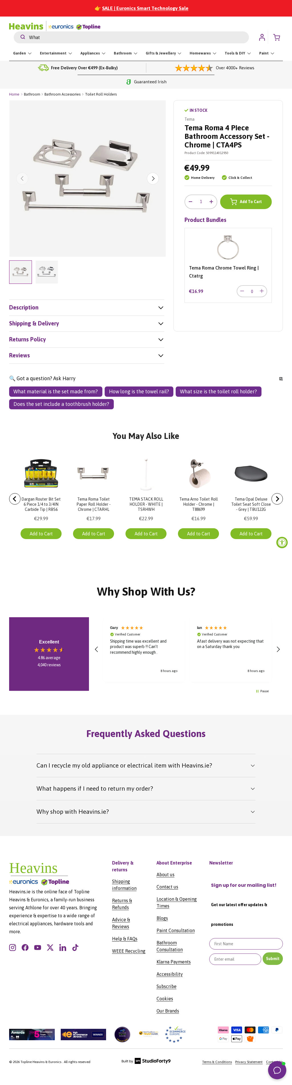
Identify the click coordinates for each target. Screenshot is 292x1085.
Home (14, 94)
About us (166, 874)
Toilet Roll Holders (101, 94)
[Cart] (278, 37)
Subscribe (167, 986)
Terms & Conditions (217, 1062)
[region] (187, 649)
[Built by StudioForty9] (146, 1063)
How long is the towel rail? (139, 391)
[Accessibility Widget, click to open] (282, 542)
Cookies (165, 998)
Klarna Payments (174, 961)
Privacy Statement (249, 1062)
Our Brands (168, 1010)
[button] (97, 649)
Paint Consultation (176, 930)
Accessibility (170, 974)
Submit (272, 958)
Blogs (162, 918)
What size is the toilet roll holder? (218, 391)
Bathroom (32, 94)
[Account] (262, 37)
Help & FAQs (124, 938)
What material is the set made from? (55, 391)
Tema (189, 119)
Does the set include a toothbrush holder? (61, 404)
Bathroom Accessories (62, 94)
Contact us (167, 886)
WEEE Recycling (128, 951)
